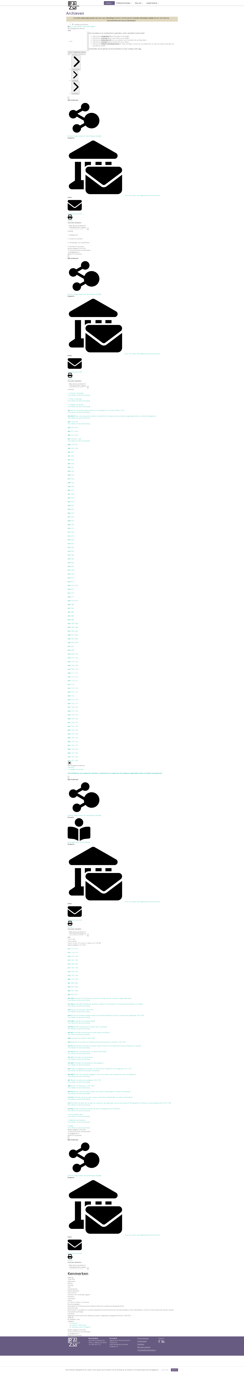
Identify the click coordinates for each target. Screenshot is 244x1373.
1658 (71, 532)
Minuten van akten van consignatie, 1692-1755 (84, 1080)
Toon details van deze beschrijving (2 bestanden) (84, 1070)
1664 (71, 555)
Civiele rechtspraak (75, 399)
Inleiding (74, 80)
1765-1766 (73, 757)
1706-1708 (73, 665)
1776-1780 (73, 956)
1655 (71, 521)
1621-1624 (73, 435)
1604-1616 (73, 427)
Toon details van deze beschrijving (79, 395)
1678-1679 (73, 601)
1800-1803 (73, 983)
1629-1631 (73, 444)
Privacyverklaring (142, 1338)
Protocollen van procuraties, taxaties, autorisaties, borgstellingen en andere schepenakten (100, 1097)
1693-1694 (73, 639)
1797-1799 (73, 979)
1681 (71, 608)
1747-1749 (73, 734)
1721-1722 (73, 692)
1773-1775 (73, 952)
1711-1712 (73, 673)
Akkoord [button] (174, 1370)
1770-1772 (73, 949)
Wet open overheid (143, 1347)
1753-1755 (73, 741)
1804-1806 (73, 987)
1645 (71, 483)
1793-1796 (73, 975)
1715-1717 (73, 681)
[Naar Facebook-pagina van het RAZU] (159, 1341)
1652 (71, 509)
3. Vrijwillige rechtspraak (75, 769)
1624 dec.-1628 (74, 439)
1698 (71, 650)
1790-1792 (73, 972)
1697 (71, 646)
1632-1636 (73, 448)
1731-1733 (73, 711)
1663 (71, 551)
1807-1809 (73, 991)
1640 (71, 463)
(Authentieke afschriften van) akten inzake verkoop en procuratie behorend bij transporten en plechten (104, 1046)
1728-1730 (73, 707)
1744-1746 (73, 730)
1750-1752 (73, 738)
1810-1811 (73, 994)
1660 (71, 540)
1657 (71, 528)
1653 (71, 513)
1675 (71, 589)
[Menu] (68, 98)
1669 (71, 574)
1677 (71, 597)
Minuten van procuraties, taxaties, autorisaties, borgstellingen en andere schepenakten (99, 1091)
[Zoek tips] (88, 41)
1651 (71, 505)
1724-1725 (73, 700)
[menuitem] (109, 3)
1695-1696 (73, 642)
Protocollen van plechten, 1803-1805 (81, 1038)
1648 (71, 494)
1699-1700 (73, 654)
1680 (71, 604)
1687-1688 (73, 627)
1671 (71, 582)
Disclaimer (140, 1344)
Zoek (69, 30)
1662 (71, 547)
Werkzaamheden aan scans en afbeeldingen (121, 20)
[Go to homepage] (74, 5)
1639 (71, 460)
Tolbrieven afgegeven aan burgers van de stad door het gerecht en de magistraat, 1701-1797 (100, 1069)
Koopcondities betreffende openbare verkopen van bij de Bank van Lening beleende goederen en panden (105, 1004)
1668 (71, 570)
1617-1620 (73, 431)
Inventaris (75, 93)
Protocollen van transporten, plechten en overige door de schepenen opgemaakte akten (100, 998)
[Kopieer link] (88, 229)
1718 (71, 684)
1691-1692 (73, 635)
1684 (71, 620)
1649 (71, 498)
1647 (71, 490)
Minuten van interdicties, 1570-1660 (81, 1086)
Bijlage (70, 1126)
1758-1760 (73, 749)
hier (140, 49)
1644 (71, 479)
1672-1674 (73, 585)
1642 (71, 471)
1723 (71, 696)
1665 (71, 559)
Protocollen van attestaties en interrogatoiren (86, 1063)
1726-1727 (73, 703)
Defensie (74, 1323)
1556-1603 (73, 422)
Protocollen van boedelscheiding (81, 1021)
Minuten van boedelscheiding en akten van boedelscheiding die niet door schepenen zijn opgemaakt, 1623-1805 (106, 1015)
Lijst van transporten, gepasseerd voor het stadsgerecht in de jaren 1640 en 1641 (96, 410)
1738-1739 (73, 719)
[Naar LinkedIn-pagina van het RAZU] (163, 1341)
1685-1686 (73, 623)
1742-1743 (73, 726)
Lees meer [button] (165, 1370)
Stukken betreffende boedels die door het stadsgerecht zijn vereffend (94, 1109)
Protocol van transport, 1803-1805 (80, 1010)
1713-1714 (73, 677)
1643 (71, 475)
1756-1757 (73, 745)
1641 (71, 467)
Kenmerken (76, 69)
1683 (71, 616)
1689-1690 (73, 631)
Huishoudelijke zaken (75, 1114)
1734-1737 (73, 715)
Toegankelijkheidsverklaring (146, 1350)
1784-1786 (73, 964)
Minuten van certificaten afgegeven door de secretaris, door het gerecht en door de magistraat (102, 1074)
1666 (71, 563)
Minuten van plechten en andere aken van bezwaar (87, 1027)
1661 (71, 544)
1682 (71, 612)
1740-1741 (73, 722)
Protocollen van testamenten (80, 1057)
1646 (71, 486)
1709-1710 (73, 669)
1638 (71, 456)
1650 (71, 502)
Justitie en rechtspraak (78, 1325)
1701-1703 (73, 658)
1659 (71, 536)
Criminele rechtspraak (76, 393)
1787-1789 (73, 968)
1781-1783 (73, 960)
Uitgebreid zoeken (79, 52)
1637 (71, 452)
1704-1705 (73, 662)
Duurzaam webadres (74, 223)
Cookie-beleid (141, 1341)
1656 (71, 524)
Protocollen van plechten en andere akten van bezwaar (89, 1032)
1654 (71, 517)
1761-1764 (73, 753)
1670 (71, 578)
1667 (71, 566)
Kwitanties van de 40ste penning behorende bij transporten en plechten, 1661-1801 (97, 1042)
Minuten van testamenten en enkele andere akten (87, 1051)
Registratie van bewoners (77, 1120)
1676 (71, 593)
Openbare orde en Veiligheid (80, 1327)
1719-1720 (73, 688)
